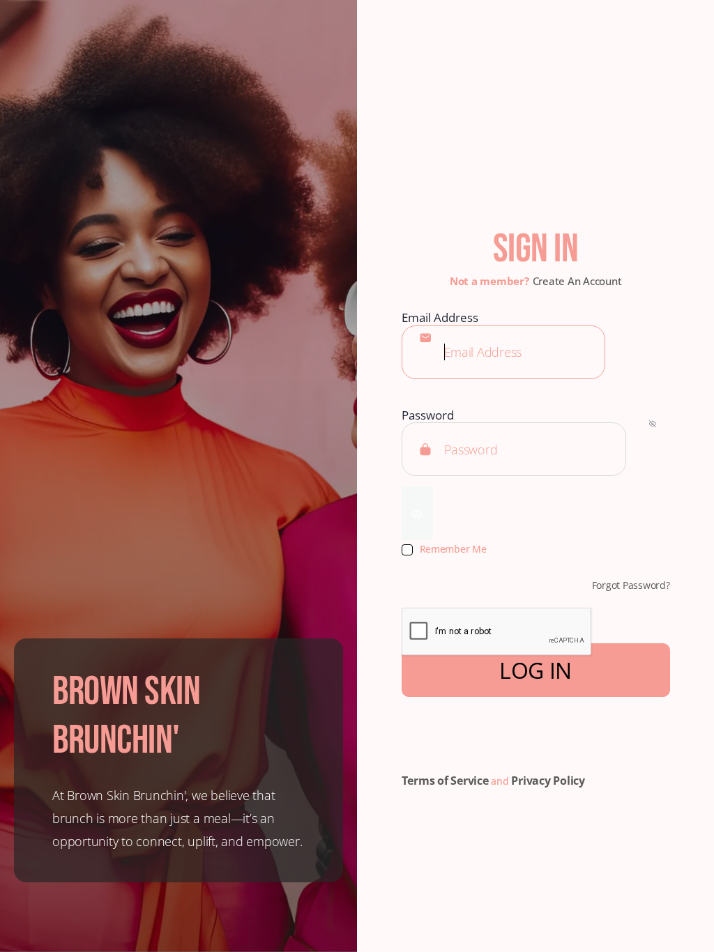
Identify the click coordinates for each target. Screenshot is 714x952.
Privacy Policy (548, 780)
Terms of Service (445, 780)
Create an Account (577, 281)
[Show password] (417, 513)
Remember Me (453, 549)
